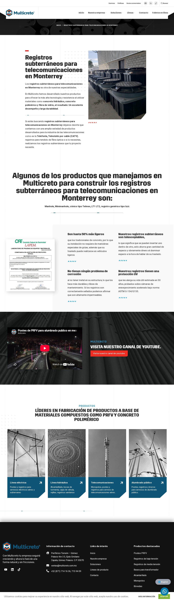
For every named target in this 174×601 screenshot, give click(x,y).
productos (70, 128)
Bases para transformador (146, 569)
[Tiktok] (19, 570)
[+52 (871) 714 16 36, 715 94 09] (47, 571)
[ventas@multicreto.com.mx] (47, 565)
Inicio (58, 25)
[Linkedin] (12, 570)
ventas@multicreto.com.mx (64, 565)
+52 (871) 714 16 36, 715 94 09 (66, 571)
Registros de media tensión (147, 564)
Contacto (94, 575)
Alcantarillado (140, 575)
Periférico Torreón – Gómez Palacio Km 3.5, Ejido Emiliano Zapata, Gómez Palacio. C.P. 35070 (67, 556)
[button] (164, 591)
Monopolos (139, 580)
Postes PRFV (140, 553)
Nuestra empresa (98, 558)
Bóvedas (138, 586)
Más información (146, 596)
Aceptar (164, 596)
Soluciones (95, 564)
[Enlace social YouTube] (146, 3)
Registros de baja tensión (146, 558)
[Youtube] (6, 570)
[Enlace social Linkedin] (151, 3)
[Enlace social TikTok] (156, 3)
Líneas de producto (99, 569)
